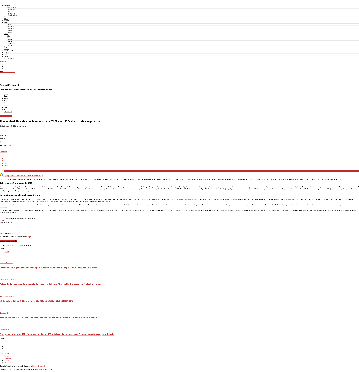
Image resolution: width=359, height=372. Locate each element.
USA (8, 36)
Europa (6, 22)
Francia (9, 24)
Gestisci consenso (9, 362)
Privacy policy (7, 358)
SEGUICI (3, 220)
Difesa (6, 19)
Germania (10, 26)
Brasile (9, 41)
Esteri (6, 34)
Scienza (6, 53)
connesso (11, 245)
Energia (6, 17)
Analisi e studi (8, 51)
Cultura (6, 54)
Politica (6, 21)
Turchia (9, 45)
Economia (7, 6)
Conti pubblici (11, 7)
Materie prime (12, 15)
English (6, 56)
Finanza (10, 11)
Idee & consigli (9, 58)
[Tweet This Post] (181, 157)
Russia (9, 30)
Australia (10, 39)
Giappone (10, 43)
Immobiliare (11, 13)
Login (29, 237)
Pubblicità (6, 353)
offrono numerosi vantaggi (188, 199)
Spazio (6, 47)
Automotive (11, 9)
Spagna (9, 32)
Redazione (3, 152)
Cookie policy (7, 360)
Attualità (6, 49)
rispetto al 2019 (184, 179)
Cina (8, 38)
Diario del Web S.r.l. (38, 366)
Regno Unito (11, 28)
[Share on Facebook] (181, 155)
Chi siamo (6, 356)
